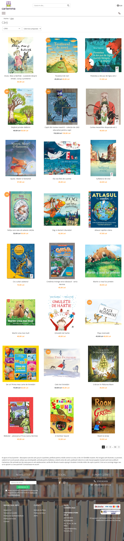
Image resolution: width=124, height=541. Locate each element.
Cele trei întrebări (62, 384)
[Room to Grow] (103, 415)
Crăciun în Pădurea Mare (103, 384)
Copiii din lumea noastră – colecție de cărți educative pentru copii (62, 128)
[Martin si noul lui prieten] (103, 261)
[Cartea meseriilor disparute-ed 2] (103, 106)
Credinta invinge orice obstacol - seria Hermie (62, 282)
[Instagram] (64, 483)
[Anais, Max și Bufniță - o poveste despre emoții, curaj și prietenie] (21, 55)
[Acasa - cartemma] (15, 5)
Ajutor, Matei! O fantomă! (20, 179)
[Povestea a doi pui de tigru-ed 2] (103, 55)
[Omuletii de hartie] (62, 312)
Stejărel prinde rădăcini (20, 127)
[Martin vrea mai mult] (21, 312)
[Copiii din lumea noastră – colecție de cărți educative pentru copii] (62, 106)
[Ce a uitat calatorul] (21, 261)
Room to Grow (103, 436)
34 (115, 447)
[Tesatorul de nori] (62, 55)
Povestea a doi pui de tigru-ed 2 (103, 76)
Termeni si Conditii (10, 513)
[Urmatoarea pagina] (118, 447)
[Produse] (4, 14)
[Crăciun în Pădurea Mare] (103, 364)
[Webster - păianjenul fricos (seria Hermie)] (21, 415)
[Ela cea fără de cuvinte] (62, 158)
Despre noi (7, 510)
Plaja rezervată (103, 333)
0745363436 (102, 481)
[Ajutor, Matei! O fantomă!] (21, 158)
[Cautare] (68, 6)
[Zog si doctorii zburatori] (62, 209)
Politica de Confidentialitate (13, 516)
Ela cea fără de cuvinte (62, 179)
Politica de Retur (40, 513)
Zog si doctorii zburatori (62, 230)
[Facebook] (60, 483)
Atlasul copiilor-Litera (103, 230)
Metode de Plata (40, 510)
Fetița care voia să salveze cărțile (20, 230)
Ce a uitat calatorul (20, 281)
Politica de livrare (10, 519)
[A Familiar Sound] (62, 415)
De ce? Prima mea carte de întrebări (20, 384)
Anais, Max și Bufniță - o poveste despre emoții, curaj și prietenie (20, 77)
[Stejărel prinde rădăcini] (21, 106)
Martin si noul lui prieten (103, 281)
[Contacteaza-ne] (119, 13)
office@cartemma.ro (102, 485)
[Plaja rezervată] (103, 312)
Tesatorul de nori (62, 76)
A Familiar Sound (62, 436)
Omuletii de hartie (62, 333)
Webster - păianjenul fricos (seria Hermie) (21, 436)
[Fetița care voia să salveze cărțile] (21, 209)
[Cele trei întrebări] (62, 364)
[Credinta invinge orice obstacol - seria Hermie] (62, 261)
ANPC (36, 516)
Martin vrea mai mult (20, 333)
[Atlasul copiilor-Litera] (103, 209)
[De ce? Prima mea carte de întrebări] (21, 364)
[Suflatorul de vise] (103, 158)
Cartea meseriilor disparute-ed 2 (103, 127)
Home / (7, 18)
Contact (6, 521)
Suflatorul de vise (103, 179)
